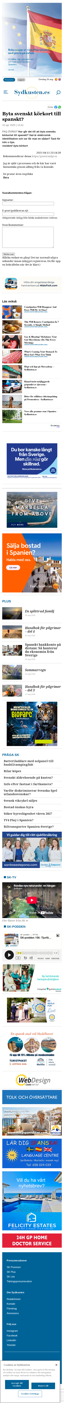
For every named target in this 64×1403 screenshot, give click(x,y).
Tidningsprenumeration (19, 1281)
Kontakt (11, 1303)
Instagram (12, 1330)
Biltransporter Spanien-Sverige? (29, 827)
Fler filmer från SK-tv (15, 920)
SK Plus (11, 1272)
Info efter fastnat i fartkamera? (28, 784)
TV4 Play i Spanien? (18, 820)
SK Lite (11, 1276)
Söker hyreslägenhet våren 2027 (28, 814)
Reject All (43, 1385)
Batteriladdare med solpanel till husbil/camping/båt (28, 763)
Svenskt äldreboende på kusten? (28, 778)
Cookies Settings (30, 1393)
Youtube (11, 1345)
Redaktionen (14, 1299)
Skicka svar (8, 254)
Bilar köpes (12, 771)
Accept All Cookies (17, 1384)
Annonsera (13, 1313)
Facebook (12, 1335)
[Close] (56, 1365)
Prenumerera (9, 79)
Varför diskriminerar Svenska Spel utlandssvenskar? (30, 792)
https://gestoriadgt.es (44, 156)
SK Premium (14, 1267)
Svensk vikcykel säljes (20, 801)
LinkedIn (11, 1340)
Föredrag (12, 1308)
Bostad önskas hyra (18, 807)
